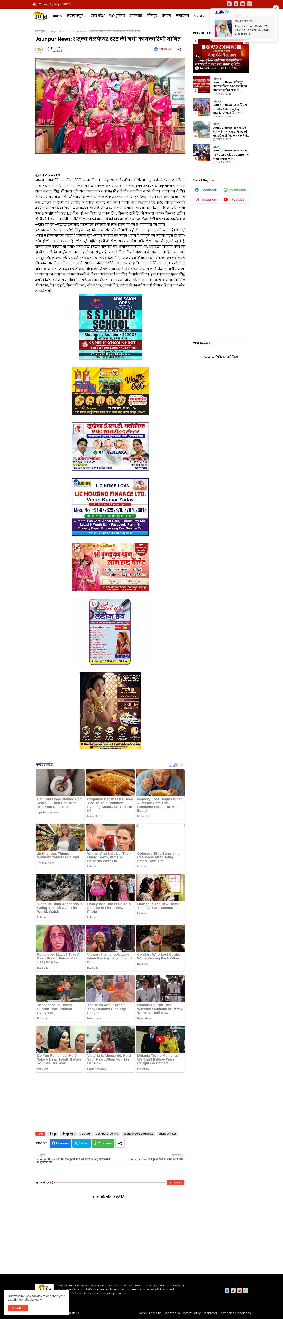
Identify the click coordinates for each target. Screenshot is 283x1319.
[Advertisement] (110, 1101)
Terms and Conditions (235, 1313)
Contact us (171, 1313)
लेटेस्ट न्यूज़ (75, 15)
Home (57, 15)
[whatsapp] (249, 3)
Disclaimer (210, 1313)
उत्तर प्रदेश (98, 15)
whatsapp (238, 190)
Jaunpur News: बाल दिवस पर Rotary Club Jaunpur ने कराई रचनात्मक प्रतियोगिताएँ (231, 155)
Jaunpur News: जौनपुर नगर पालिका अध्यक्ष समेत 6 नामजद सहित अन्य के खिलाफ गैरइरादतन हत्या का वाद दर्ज (230, 86)
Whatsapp (105, 1143)
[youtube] (242, 3)
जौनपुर (152, 15)
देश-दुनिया (117, 15)
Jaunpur (85, 1134)
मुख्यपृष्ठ (40, 31)
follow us (165, 49)
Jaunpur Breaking (107, 1134)
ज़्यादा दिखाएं (175, 1182)
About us (155, 1313)
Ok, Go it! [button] (18, 1308)
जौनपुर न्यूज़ (68, 1134)
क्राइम (166, 15)
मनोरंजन (182, 15)
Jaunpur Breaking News (138, 1134)
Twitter (84, 1143)
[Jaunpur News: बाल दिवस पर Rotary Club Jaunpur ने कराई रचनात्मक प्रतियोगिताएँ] (201, 152)
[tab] (57, 16)
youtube (238, 199)
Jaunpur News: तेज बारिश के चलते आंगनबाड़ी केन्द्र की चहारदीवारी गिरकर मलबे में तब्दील (230, 132)
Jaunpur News (57, 31)
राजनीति (136, 15)
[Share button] (120, 1143)
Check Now (31, 1300)
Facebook (62, 1143)
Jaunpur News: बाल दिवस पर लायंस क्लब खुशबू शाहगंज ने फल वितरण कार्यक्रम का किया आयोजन (230, 109)
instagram (209, 199)
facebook (209, 190)
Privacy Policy (191, 1313)
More (198, 15)
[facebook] (229, 3)
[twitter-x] (236, 3)
